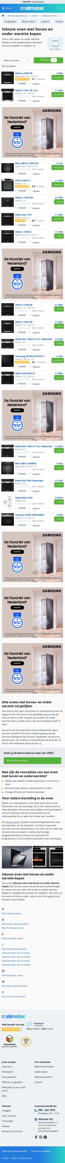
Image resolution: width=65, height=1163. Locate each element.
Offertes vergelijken (12, 1082)
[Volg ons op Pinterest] (45, 1136)
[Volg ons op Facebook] (36, 1136)
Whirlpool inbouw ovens (14, 985)
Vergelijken (10, 21)
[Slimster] (4, 16)
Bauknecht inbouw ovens (15, 923)
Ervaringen (7, 1120)
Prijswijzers (8, 1071)
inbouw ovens (12, 822)
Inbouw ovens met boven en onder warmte (62, 15)
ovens (47, 714)
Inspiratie (7, 1066)
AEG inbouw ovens (11, 913)
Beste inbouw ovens (17, 760)
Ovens (35, 15)
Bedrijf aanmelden (44, 1066)
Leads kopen (41, 1071)
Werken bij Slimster (12, 1131)
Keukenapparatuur (18, 15)
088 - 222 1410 (46, 1110)
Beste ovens (28, 21)
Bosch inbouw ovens (13, 927)
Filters (48, 59)
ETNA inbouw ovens (12, 938)
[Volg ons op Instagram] (40, 1136)
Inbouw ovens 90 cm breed (16, 964)
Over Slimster (9, 1115)
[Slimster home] (32, 7)
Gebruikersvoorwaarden (14, 1151)
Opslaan (36, 84)
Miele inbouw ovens (12, 975)
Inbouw (45, 21)
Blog (4, 1095)
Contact (38, 1082)
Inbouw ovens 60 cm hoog (15, 960)
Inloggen (6, 1110)
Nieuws (6, 1126)
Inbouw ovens (49, 15)
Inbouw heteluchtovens (14, 948)
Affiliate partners (43, 1076)
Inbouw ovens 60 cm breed (16, 956)
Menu (9, 8)
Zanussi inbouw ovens (13, 996)
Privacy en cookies (40, 1151)
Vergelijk (22, 83)
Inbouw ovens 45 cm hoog (15, 952)
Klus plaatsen (9, 1076)
